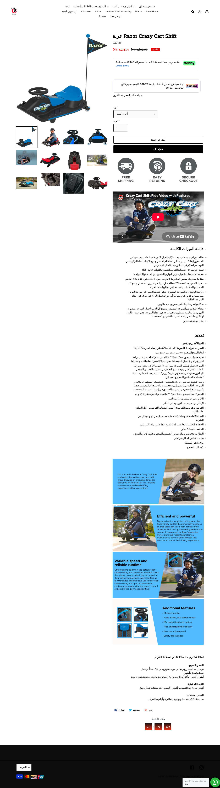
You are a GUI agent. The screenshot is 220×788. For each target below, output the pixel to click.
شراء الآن (158, 149)
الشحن (127, 95)
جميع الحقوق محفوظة (194, 776)
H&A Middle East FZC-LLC (175, 776)
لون (115, 107)
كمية (115, 121)
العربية (23, 767)
